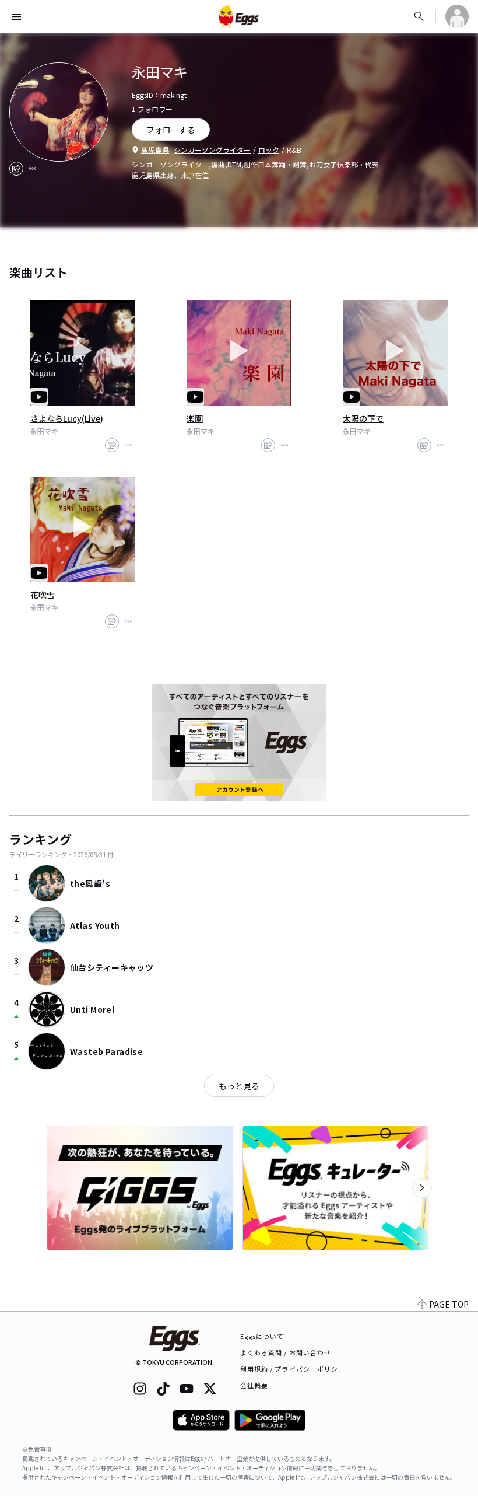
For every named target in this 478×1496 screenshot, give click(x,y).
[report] (33, 169)
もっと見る (239, 1086)
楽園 (195, 418)
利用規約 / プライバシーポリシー (293, 1368)
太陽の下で (363, 418)
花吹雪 (42, 594)
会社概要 (254, 1385)
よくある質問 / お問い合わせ (286, 1352)
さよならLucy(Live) (66, 418)
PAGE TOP (449, 1304)
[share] (16, 169)
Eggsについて (262, 1336)
